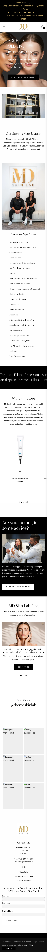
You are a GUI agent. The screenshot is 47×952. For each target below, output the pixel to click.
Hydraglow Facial (16, 294)
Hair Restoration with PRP (20, 284)
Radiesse (13, 351)
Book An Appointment (18, 587)
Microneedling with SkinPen (21, 320)
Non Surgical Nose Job (19, 335)
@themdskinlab (23, 705)
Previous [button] (3, 652)
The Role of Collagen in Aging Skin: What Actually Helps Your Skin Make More (23, 651)
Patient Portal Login (23, 2)
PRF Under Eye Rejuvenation (21, 346)
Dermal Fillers (15, 258)
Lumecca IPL (15, 304)
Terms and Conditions (23, 880)
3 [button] (26, 675)
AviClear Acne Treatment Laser (22, 247)
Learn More (28, 945)
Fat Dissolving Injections (19, 268)
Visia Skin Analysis (17, 356)
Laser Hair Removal (17, 299)
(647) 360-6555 (28, 859)
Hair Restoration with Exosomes (23, 278)
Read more (23, 667)
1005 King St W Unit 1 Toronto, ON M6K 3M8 (23, 850)
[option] (23, 651)
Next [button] (43, 652)
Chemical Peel (15, 252)
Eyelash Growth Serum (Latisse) (23, 263)
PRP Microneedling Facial (20, 341)
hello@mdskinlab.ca (26, 862)
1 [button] (21, 675)
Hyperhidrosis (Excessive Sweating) (24, 289)
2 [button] (23, 675)
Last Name (6, 903)
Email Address (8, 911)
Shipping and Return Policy (23, 876)
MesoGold (13, 315)
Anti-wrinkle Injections (19, 242)
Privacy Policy (23, 872)
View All (23, 502)
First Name (6, 896)
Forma (12, 273)
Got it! (9, 948)
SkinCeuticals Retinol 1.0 (20, 478)
